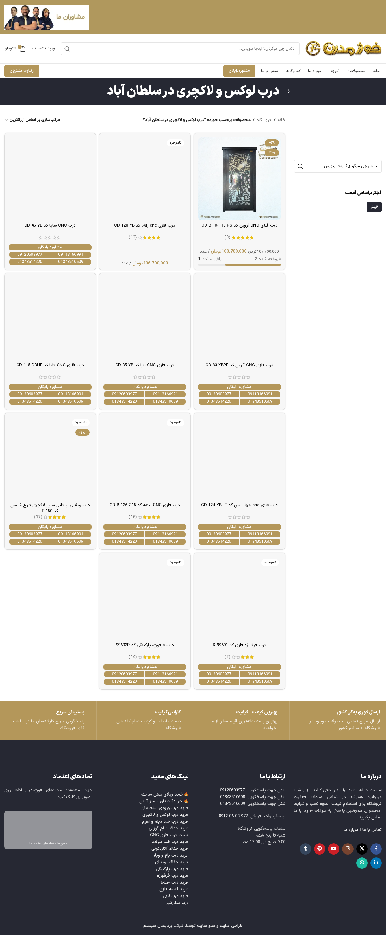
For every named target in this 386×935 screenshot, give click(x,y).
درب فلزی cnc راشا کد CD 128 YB (144, 225)
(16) (133, 517)
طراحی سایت (231, 926)
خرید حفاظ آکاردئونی (170, 849)
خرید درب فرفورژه (173, 876)
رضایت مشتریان (22, 71)
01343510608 (232, 797)
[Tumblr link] (305, 849)
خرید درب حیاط (175, 882)
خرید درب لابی (176, 896)
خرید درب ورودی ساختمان (165, 808)
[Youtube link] (333, 849)
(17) (38, 517)
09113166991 (70, 255)
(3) (227, 237)
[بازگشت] (286, 91)
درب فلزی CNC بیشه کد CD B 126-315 (145, 505)
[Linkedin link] (376, 863)
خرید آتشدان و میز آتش (160, 801)
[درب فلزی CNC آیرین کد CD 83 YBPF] (239, 318)
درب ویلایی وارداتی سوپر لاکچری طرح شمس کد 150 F (50, 508)
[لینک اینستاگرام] (348, 849)
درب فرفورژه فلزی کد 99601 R (239, 645)
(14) (133, 657)
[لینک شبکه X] (362, 849)
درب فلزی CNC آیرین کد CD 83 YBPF (239, 365)
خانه (281, 120)
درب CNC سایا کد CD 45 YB (50, 225)
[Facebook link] (376, 849)
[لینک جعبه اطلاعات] (48, 721)
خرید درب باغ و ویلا (171, 855)
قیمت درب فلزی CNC (169, 835)
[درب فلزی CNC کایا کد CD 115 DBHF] (50, 318)
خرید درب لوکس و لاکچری (165, 815)
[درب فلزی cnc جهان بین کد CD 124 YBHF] (239, 458)
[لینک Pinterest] (319, 849)
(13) (133, 237)
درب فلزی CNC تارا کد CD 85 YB (144, 365)
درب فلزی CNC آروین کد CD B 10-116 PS (239, 225)
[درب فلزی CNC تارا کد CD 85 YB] (144, 318)
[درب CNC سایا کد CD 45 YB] (50, 178)
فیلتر (374, 206)
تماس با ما (372, 830)
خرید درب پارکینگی (172, 869)
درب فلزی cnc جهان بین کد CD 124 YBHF (239, 505)
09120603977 (29, 255)
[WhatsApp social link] (362, 863)
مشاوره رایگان (239, 71)
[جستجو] (67, 48)
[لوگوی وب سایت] (343, 48)
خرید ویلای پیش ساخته (162, 794)
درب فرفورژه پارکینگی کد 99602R (145, 645)
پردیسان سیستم (157, 926)
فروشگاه (264, 120)
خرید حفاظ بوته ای (172, 862)
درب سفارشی (177, 903)
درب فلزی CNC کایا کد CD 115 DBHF (50, 365)
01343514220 (29, 262)
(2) (227, 657)
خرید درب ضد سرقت (170, 842)
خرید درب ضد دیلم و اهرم (165, 821)
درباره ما (351, 830)
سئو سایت (206, 926)
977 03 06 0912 (233, 816)
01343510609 (70, 262)
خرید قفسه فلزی (174, 889)
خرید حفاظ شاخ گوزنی (169, 828)
